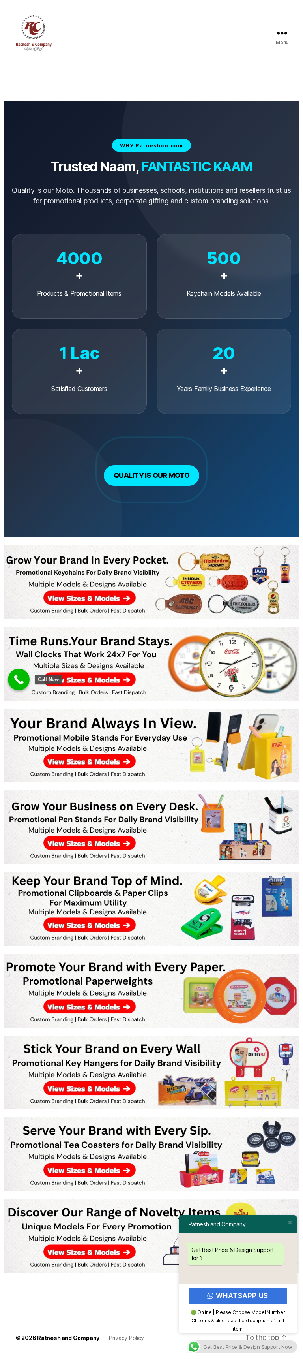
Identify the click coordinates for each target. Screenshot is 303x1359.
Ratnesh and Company (68, 1338)
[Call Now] (19, 679)
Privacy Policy (126, 1338)
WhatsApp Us (242, 1296)
